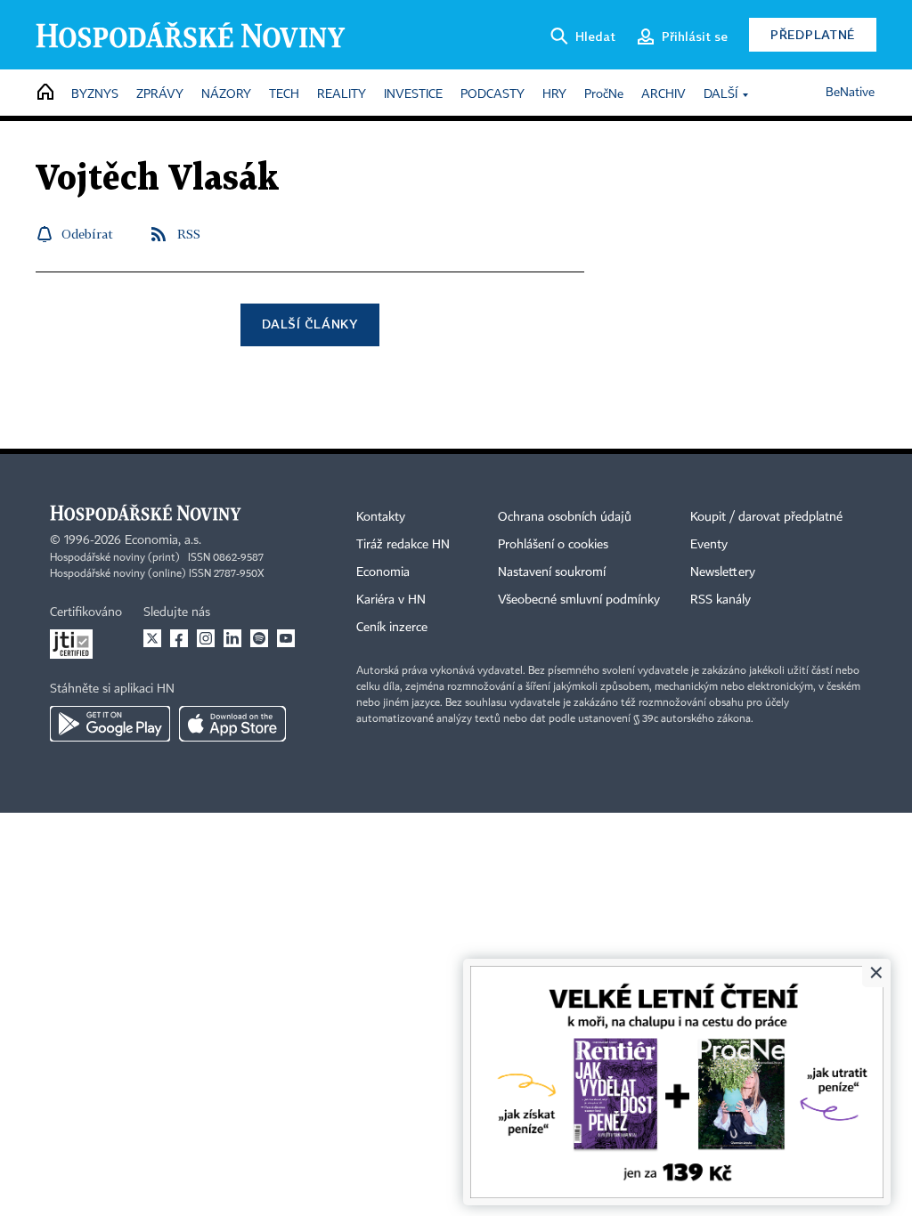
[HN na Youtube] (286, 638)
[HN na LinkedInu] (232, 638)
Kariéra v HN (391, 600)
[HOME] (45, 93)
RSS (188, 233)
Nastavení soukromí (552, 572)
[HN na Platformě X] (152, 638)
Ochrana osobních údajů (564, 517)
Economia (383, 572)
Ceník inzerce (392, 627)
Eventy (709, 545)
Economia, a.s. (163, 540)
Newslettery (722, 572)
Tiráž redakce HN (403, 545)
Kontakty (380, 517)
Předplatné (812, 34)
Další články (309, 323)
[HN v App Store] (232, 724)
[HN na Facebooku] (179, 638)
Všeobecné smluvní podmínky (579, 600)
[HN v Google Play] (110, 724)
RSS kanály (720, 600)
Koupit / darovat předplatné (766, 517)
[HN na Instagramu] (206, 638)
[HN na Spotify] (259, 638)
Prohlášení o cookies (553, 545)
